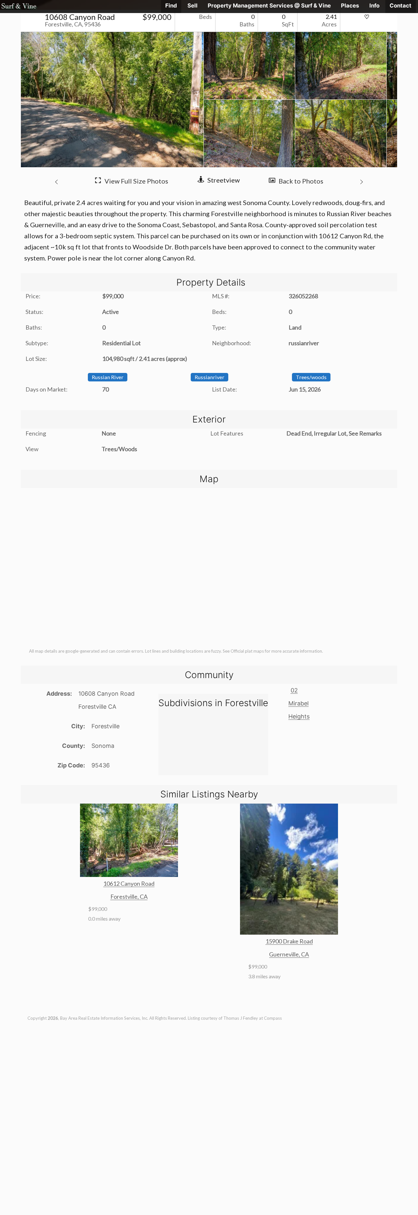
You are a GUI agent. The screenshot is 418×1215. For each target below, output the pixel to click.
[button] (57, 181)
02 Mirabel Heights (299, 703)
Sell (192, 5)
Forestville (105, 726)
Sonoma (102, 745)
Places (350, 5)
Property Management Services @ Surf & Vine (269, 5)
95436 (100, 765)
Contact (400, 5)
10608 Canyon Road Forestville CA (106, 700)
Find (171, 5)
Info (374, 5)
